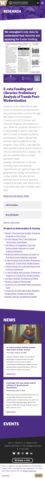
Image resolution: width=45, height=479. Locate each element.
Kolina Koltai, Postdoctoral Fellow (19, 293)
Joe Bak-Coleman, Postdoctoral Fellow (21, 278)
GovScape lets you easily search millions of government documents (21, 385)
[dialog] (22, 471)
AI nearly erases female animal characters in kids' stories (20, 348)
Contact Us (19, 443)
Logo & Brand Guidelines (31, 446)
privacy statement (29, 471)
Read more (11, 374)
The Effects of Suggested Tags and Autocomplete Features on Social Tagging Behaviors (20, 248)
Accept (38, 475)
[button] (38, 3)
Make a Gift (23, 460)
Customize (6, 475)
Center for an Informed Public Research (22, 290)
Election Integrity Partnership (18, 281)
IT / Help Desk (24, 449)
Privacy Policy (31, 443)
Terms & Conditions (11, 446)
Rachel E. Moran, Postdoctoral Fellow (21, 296)
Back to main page (11, 222)
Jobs (9, 443)
